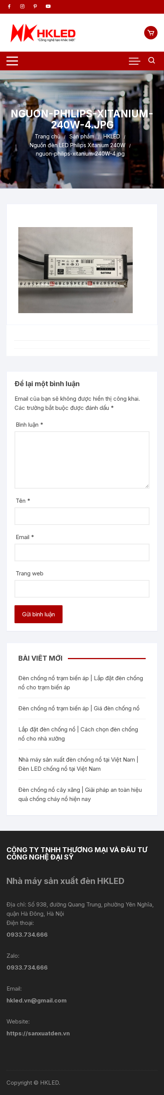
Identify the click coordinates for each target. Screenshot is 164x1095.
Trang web (29, 573)
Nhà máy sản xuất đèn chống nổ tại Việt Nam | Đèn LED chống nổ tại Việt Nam (78, 764)
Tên (23, 500)
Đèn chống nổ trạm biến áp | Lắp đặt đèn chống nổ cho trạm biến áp (80, 682)
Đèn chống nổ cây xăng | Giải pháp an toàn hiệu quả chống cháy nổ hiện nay (80, 794)
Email (25, 537)
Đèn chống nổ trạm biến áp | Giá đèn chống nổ (79, 708)
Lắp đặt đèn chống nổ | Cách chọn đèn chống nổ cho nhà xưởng (78, 734)
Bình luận (29, 424)
